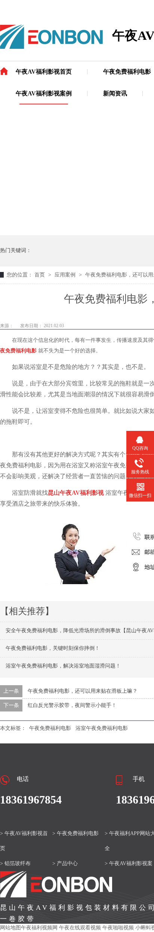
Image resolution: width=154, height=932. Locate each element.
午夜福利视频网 (39, 927)
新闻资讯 (115, 93)
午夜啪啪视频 (118, 927)
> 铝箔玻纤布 (15, 863)
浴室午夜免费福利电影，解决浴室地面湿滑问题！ (63, 666)
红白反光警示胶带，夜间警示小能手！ (72, 705)
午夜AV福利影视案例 (44, 93)
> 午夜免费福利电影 (75, 833)
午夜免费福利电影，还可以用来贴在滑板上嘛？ (83, 691)
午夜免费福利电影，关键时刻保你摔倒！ (53, 648)
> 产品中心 (65, 863)
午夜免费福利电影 (127, 71)
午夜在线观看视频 (80, 927)
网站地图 (10, 927)
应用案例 (66, 275)
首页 (40, 275)
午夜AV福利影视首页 (44, 71)
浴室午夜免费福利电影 (102, 728)
